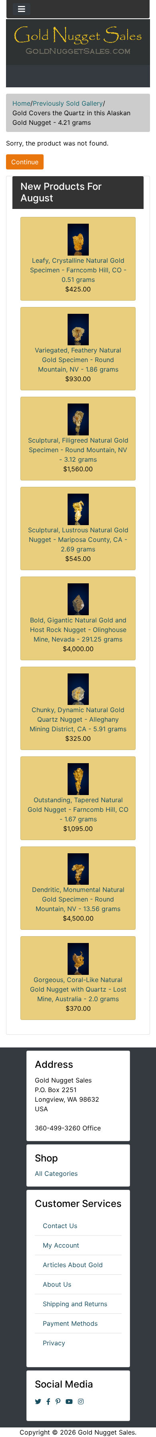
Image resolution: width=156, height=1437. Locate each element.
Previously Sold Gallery (68, 103)
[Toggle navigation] (21, 9)
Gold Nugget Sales (106, 1432)
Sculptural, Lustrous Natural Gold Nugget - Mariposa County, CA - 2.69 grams (78, 539)
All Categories (56, 1173)
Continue (24, 162)
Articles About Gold (73, 1265)
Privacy (54, 1343)
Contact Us (60, 1226)
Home (21, 103)
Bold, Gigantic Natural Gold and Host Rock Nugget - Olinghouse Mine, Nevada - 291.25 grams (78, 629)
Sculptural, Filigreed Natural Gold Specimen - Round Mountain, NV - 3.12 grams (78, 449)
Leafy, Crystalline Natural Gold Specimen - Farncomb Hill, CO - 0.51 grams (78, 269)
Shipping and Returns (75, 1304)
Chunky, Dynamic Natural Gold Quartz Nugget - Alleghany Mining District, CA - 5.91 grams (78, 719)
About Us (57, 1284)
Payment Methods (70, 1323)
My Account (61, 1245)
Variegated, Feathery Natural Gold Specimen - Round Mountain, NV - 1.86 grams (78, 359)
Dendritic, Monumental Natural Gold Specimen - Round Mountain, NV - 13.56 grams (78, 899)
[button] (131, 1413)
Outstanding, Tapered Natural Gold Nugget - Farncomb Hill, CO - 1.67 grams (78, 809)
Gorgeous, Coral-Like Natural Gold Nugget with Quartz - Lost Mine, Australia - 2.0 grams (78, 989)
